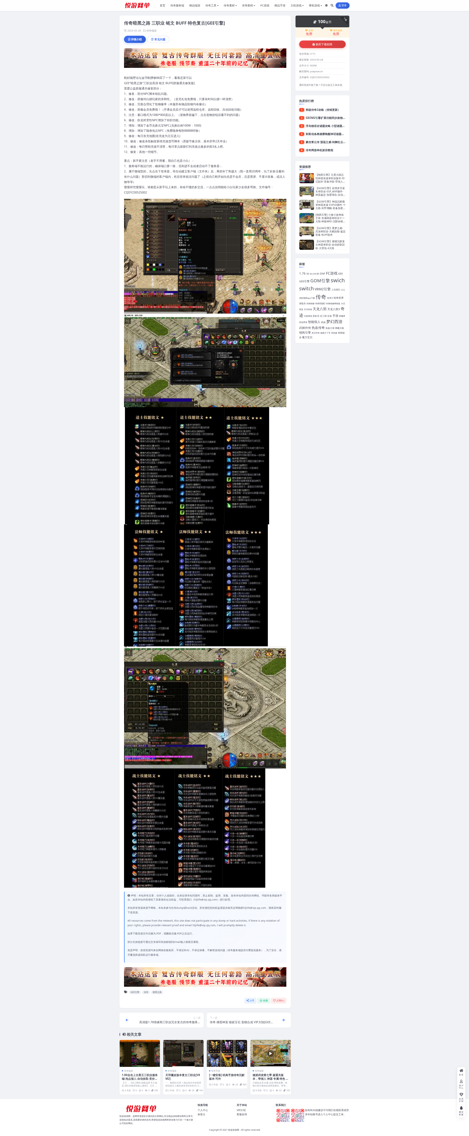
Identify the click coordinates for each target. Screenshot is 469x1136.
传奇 (146, 992)
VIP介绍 (241, 1110)
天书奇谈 (308, 309)
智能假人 (314, 322)
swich (338, 280)
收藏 (265, 1000)
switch (306, 288)
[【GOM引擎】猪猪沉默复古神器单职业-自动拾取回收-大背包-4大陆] (306, 245)
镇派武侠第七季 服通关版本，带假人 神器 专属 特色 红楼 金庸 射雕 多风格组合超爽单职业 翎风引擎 (271, 1080)
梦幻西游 (334, 321)
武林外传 (305, 328)
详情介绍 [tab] (136, 39)
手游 (335, 315)
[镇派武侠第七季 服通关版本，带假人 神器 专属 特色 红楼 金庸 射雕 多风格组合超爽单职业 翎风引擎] (270, 1053)
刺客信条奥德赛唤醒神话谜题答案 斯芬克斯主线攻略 (338, 134)
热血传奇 (318, 327)
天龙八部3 (333, 309)
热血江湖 (330, 328)
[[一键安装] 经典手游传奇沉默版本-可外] (227, 1053)
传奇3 (330, 297)
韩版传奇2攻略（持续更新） (323, 110)
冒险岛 (302, 303)
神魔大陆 (339, 328)
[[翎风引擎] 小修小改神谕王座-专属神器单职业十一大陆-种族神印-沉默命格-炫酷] (306, 218)
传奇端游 (151, 30)
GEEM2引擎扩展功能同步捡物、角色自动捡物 (334, 118)
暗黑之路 (157, 992)
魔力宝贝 (307, 337)
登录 (344, 5)
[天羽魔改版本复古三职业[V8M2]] (183, 1053)
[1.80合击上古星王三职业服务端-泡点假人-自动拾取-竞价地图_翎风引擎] (140, 1053)
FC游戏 (331, 273)
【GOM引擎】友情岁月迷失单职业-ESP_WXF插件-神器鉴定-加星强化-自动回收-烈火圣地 (330, 193)
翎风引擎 (305, 332)
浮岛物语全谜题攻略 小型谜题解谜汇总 (329, 126)
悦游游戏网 (233, 1129)
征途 (329, 315)
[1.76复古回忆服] (205, 59)
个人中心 (203, 1110)
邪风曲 (334, 333)
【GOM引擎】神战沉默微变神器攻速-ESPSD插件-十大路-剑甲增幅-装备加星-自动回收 (330, 206)
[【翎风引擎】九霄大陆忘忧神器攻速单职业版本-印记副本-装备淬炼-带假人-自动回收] (306, 178)
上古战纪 (335, 289)
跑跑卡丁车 (325, 333)
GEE (340, 273)
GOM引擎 (320, 280)
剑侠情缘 (310, 303)
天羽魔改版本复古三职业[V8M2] (182, 1076)
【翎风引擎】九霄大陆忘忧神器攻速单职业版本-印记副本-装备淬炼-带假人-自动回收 (330, 180)
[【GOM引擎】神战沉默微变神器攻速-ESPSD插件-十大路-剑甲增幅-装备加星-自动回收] (306, 205)
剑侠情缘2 (320, 303)
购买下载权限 (324, 44)
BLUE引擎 (314, 274)
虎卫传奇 (316, 333)
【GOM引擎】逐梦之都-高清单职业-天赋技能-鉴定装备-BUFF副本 (330, 231)
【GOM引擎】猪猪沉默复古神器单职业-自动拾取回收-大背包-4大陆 (330, 245)
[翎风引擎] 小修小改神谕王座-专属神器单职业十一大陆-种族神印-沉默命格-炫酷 (330, 220)
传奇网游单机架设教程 (319, 150)
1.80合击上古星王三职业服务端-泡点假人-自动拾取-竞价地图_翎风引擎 (140, 1078)
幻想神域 (308, 316)
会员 (311, 30)
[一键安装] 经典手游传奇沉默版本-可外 (227, 1076)
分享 (252, 1000)
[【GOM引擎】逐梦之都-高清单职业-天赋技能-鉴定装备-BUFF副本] (306, 232)
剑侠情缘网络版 (333, 303)
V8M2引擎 (323, 289)
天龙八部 (320, 308)
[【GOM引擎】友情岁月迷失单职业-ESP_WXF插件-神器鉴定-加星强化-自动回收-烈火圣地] (306, 192)
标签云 (201, 1114)
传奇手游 (215, 1070)
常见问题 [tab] (159, 39)
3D (307, 273)
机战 (323, 322)
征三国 (323, 315)
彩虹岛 (316, 315)
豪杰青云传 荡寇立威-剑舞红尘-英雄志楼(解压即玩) (337, 142)
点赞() (280, 1000)
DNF (322, 273)
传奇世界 (338, 297)
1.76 (302, 273)
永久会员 (337, 30)
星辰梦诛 (303, 322)
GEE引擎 (135, 992)
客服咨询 (242, 1114)
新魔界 (342, 316)
